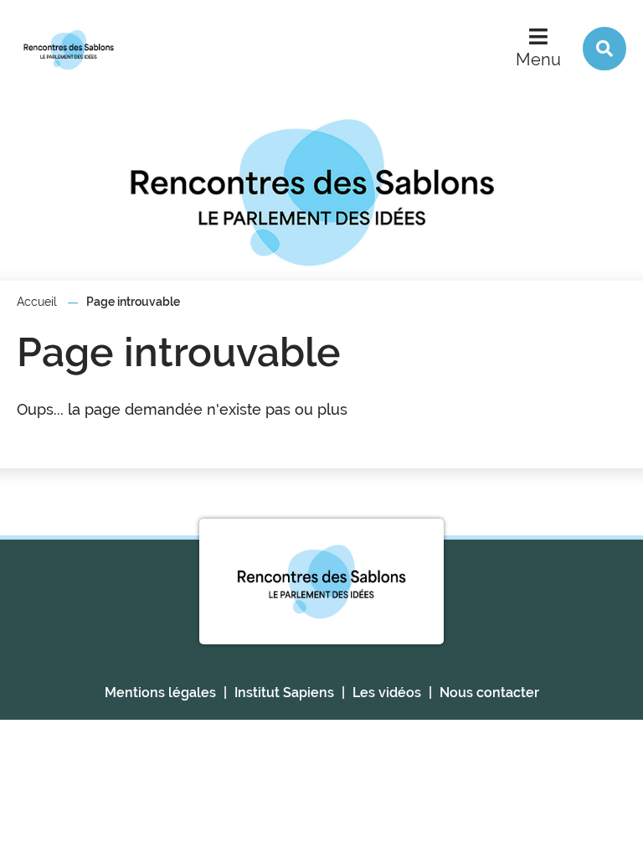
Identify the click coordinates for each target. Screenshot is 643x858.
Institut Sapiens (284, 692)
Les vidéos (386, 692)
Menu (538, 59)
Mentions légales (160, 692)
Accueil (37, 301)
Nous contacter (489, 692)
